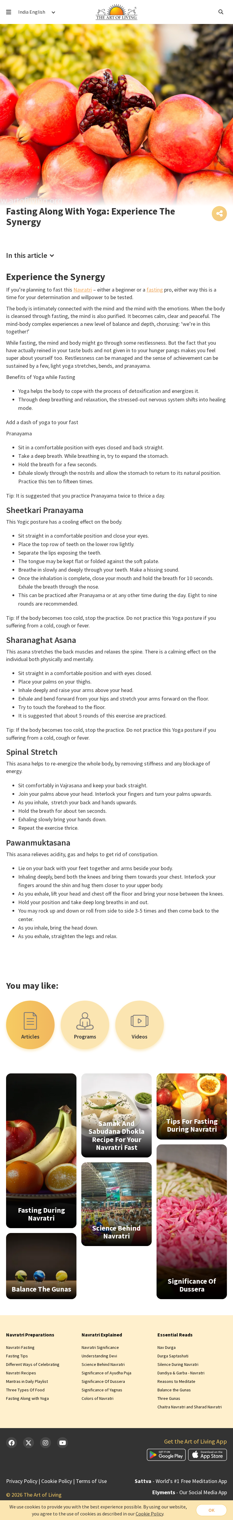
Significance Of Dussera (103, 1381)
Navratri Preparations (30, 1335)
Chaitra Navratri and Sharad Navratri (189, 1407)
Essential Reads (175, 1335)
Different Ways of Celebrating (32, 1364)
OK (211, 1510)
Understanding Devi (99, 1356)
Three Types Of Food (25, 1390)
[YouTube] (62, 1442)
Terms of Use (91, 1481)
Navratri (82, 289)
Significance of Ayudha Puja (106, 1373)
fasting (155, 289)
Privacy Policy (21, 1481)
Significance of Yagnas (102, 1390)
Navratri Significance (100, 1347)
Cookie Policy (56, 1481)
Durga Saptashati (172, 1356)
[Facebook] (11, 1442)
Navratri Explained (102, 1335)
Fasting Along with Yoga (27, 1398)
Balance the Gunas (174, 1390)
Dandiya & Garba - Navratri (180, 1373)
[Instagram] (45, 1442)
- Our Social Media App (189, 1492)
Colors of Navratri (97, 1398)
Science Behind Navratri (103, 1364)
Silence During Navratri (177, 1364)
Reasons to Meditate (176, 1381)
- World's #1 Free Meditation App (181, 1481)
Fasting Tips (17, 1356)
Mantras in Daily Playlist (27, 1381)
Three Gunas (168, 1398)
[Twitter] (28, 1442)
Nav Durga (166, 1347)
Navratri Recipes (21, 1373)
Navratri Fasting (20, 1347)
